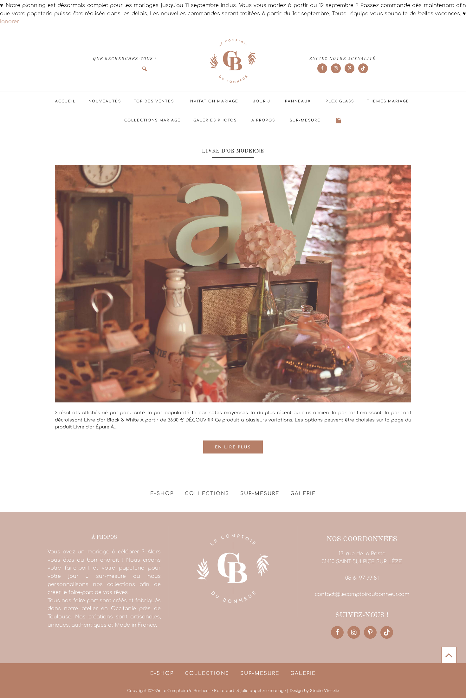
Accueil (65, 101)
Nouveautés (104, 101)
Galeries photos (215, 120)
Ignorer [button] (9, 21)
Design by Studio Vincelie (314, 690)
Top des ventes (154, 101)
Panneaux (298, 101)
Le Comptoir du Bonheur (233, 61)
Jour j (261, 101)
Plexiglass (340, 101)
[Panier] (338, 120)
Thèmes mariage (388, 101)
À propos (263, 120)
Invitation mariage (213, 101)
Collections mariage (152, 120)
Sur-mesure (305, 120)
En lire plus (233, 447)
